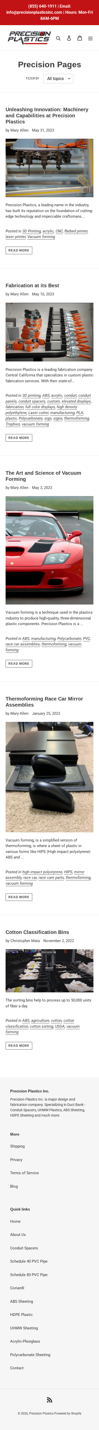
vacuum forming (35, 424)
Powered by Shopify (67, 1413)
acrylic (48, 231)
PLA (79, 412)
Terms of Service (24, 1173)
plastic (11, 418)
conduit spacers (32, 401)
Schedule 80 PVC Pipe (28, 1275)
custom (53, 401)
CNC (59, 231)
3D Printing (31, 231)
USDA (60, 1026)
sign (48, 418)
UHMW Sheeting (24, 1328)
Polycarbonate (31, 418)
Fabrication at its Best (32, 285)
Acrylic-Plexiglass (25, 1341)
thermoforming (76, 418)
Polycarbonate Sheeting (30, 1355)
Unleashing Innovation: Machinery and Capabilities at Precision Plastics (47, 115)
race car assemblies (23, 644)
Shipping (17, 1146)
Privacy (16, 1159)
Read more (18, 250)
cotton (56, 1020)
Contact (17, 1368)
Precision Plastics (41, 1413)
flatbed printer (76, 231)
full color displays (40, 407)
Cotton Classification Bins (37, 932)
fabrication (15, 407)
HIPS (68, 872)
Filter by (32, 78)
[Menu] (90, 38)
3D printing (31, 395)
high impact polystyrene (42, 872)
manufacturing (62, 412)
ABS (46, 395)
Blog (14, 1186)
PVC (86, 638)
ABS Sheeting (21, 1301)
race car (30, 877)
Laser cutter (38, 412)
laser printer (16, 236)
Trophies (13, 424)
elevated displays (76, 401)
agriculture (40, 1020)
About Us (18, 1234)
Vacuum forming (41, 236)
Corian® (17, 1288)
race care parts (51, 877)
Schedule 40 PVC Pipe (28, 1261)
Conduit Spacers (24, 1248)
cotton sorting (41, 1026)
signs (57, 418)
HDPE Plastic (21, 1314)
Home (15, 1221)
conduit (70, 395)
